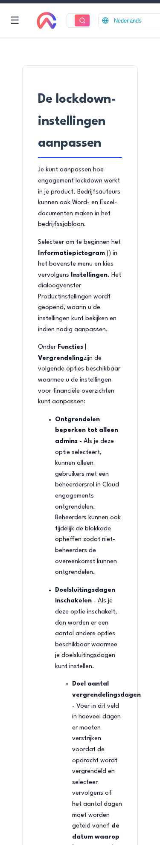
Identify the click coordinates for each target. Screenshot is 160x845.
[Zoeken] (82, 20)
